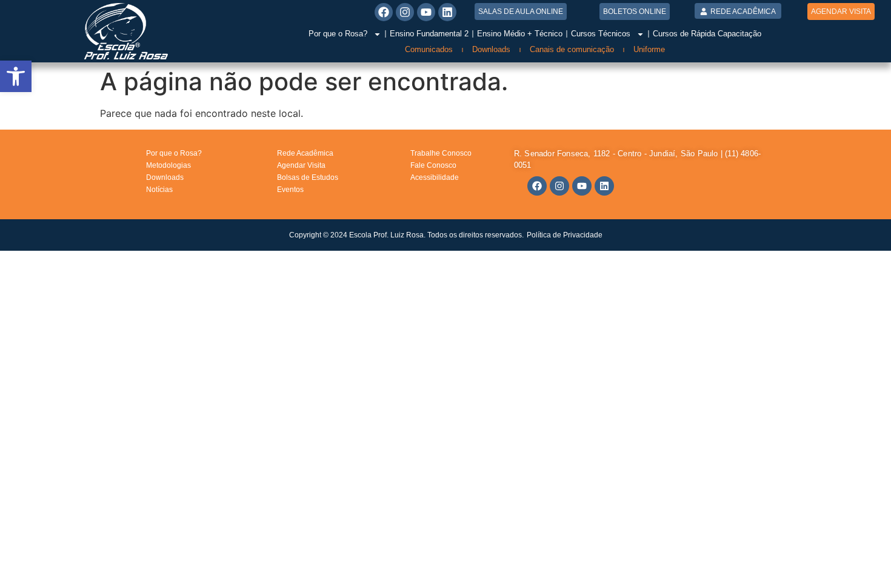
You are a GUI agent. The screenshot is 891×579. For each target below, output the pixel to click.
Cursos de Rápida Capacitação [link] (707, 33)
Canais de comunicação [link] (572, 49)
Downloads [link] (491, 49)
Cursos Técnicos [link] (600, 33)
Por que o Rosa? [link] (338, 33)
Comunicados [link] (429, 49)
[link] (16, 76)
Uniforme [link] (649, 49)
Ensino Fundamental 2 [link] (429, 33)
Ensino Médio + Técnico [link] (519, 33)
